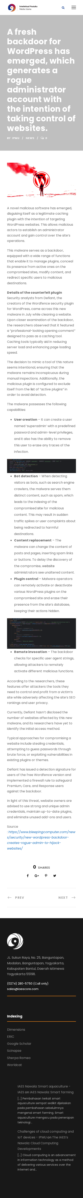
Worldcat (14, 1065)
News (30, 138)
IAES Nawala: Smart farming (52, 1092)
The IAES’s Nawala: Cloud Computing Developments (43, 1143)
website (48, 566)
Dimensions (16, 1029)
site (40, 508)
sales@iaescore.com (22, 989)
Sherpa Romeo (19, 1058)
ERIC (10, 1036)
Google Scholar (19, 1043)
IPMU (16, 138)
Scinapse (14, 1050)
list (32, 389)
